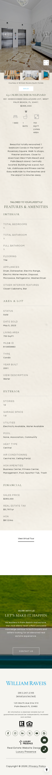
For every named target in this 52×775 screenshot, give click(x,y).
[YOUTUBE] (36, 733)
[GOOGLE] (44, 733)
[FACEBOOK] (8, 733)
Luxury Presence (26, 751)
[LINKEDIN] (22, 733)
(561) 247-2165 (26, 693)
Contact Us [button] (26, 651)
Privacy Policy (37, 766)
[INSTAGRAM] (15, 733)
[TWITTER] (29, 733)
